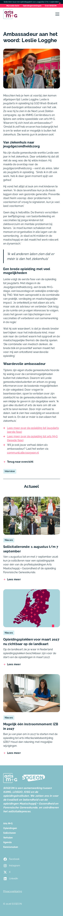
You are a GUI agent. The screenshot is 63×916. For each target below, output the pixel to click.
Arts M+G (8, 823)
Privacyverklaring (12, 891)
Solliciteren (9, 833)
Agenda (7, 842)
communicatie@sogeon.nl (23, 452)
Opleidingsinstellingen (32, 6)
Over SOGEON (51, 6)
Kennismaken (10, 847)
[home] (10, 14)
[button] (56, 14)
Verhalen (8, 837)
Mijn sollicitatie (12, 6)
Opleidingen (10, 828)
